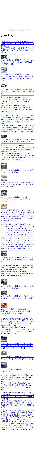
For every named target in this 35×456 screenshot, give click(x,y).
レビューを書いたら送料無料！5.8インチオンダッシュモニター (17, 370)
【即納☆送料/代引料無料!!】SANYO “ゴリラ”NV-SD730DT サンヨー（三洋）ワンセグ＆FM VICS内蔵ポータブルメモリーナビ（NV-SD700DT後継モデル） (17, 330)
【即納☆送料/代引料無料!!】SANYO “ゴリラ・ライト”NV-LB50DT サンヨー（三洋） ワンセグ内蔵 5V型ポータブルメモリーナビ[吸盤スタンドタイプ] (17, 109)
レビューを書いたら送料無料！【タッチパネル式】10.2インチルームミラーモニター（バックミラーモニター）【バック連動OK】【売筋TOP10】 (17, 77)
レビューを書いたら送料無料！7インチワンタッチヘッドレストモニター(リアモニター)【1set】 (17, 358)
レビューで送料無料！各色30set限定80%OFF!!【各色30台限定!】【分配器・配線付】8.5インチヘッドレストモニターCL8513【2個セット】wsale (17, 386)
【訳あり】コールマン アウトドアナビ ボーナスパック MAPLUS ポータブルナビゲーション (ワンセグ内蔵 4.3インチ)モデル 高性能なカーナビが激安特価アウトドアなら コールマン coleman (17, 128)
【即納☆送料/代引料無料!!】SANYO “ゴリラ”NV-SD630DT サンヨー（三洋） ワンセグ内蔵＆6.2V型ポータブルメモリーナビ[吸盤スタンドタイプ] (17, 404)
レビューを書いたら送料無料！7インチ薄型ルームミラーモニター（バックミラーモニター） (17, 140)
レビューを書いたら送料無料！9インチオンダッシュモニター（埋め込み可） (17, 287)
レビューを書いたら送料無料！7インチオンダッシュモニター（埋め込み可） (17, 171)
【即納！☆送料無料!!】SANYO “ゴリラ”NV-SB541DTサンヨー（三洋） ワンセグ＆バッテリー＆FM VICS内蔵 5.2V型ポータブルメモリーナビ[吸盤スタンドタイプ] (17, 157)
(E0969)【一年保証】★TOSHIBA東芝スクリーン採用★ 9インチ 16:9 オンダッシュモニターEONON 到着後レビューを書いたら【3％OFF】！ (17, 312)
